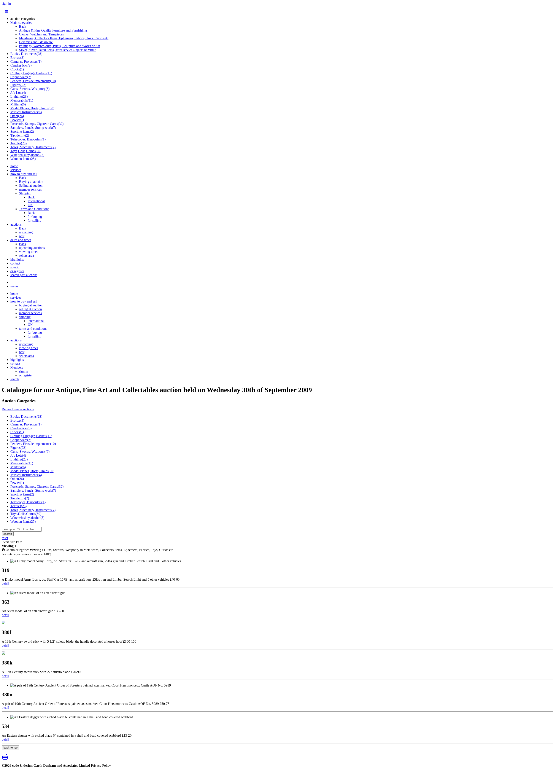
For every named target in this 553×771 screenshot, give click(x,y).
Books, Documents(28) (26, 54)
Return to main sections (18, 409)
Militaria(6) (18, 104)
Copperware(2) (20, 77)
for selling (34, 220)
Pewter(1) (17, 120)
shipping (25, 317)
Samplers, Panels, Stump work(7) (33, 127)
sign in (6, 3)
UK (30, 205)
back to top (10, 747)
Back (22, 26)
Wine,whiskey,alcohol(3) (27, 155)
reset (5, 538)
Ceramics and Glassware (36, 42)
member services (30, 189)
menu (14, 286)
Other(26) (17, 116)
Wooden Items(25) (23, 159)
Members (16, 367)
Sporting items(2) (22, 131)
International (36, 201)
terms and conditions (33, 328)
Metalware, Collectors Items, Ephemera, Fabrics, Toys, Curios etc (63, 38)
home (14, 166)
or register (17, 271)
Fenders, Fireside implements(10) (33, 81)
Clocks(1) (17, 69)
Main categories (21, 22)
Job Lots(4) (18, 92)
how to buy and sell (23, 174)
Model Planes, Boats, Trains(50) (32, 108)
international (36, 321)
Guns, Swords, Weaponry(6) (29, 89)
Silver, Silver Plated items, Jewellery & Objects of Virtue (57, 50)
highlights (17, 259)
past (21, 236)
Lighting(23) (19, 96)
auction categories (22, 19)
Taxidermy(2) (19, 135)
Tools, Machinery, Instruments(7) (33, 147)
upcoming (26, 232)
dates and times (20, 240)
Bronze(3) (17, 57)
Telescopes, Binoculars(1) (28, 139)
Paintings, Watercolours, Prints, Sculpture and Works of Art (59, 46)
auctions (16, 224)
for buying (35, 216)
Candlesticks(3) (21, 65)
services (15, 170)
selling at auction (30, 309)
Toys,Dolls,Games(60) (25, 151)
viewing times (28, 251)
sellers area (26, 255)
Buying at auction (31, 181)
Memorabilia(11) (21, 100)
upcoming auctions (32, 248)
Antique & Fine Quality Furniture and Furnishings (53, 30)
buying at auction (31, 305)
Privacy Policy (101, 765)
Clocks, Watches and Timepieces (41, 34)
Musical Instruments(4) (26, 112)
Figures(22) (18, 85)
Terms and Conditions (34, 209)
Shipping (25, 193)
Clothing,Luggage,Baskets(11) (31, 73)
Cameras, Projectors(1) (25, 61)
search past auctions (23, 275)
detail (5, 583)
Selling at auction (31, 185)
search (14, 379)
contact (15, 263)
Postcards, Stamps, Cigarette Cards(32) (37, 124)
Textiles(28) (18, 143)
